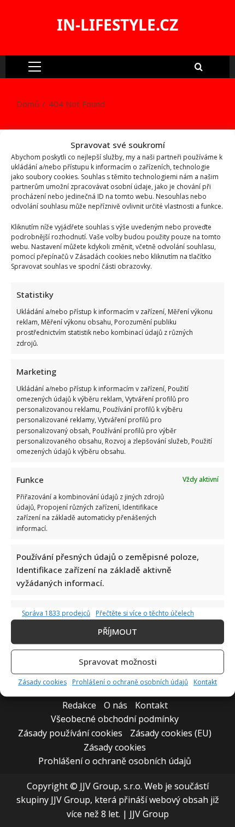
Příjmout (117, 632)
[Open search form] (199, 66)
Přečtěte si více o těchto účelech (145, 613)
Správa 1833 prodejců (56, 613)
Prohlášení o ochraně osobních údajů (130, 682)
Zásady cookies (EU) (171, 733)
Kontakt (205, 682)
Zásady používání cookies (70, 733)
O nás (115, 705)
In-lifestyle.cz (117, 24)
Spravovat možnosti (118, 662)
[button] (34, 66)
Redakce (79, 705)
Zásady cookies (42, 682)
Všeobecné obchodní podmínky (115, 719)
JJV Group (149, 814)
